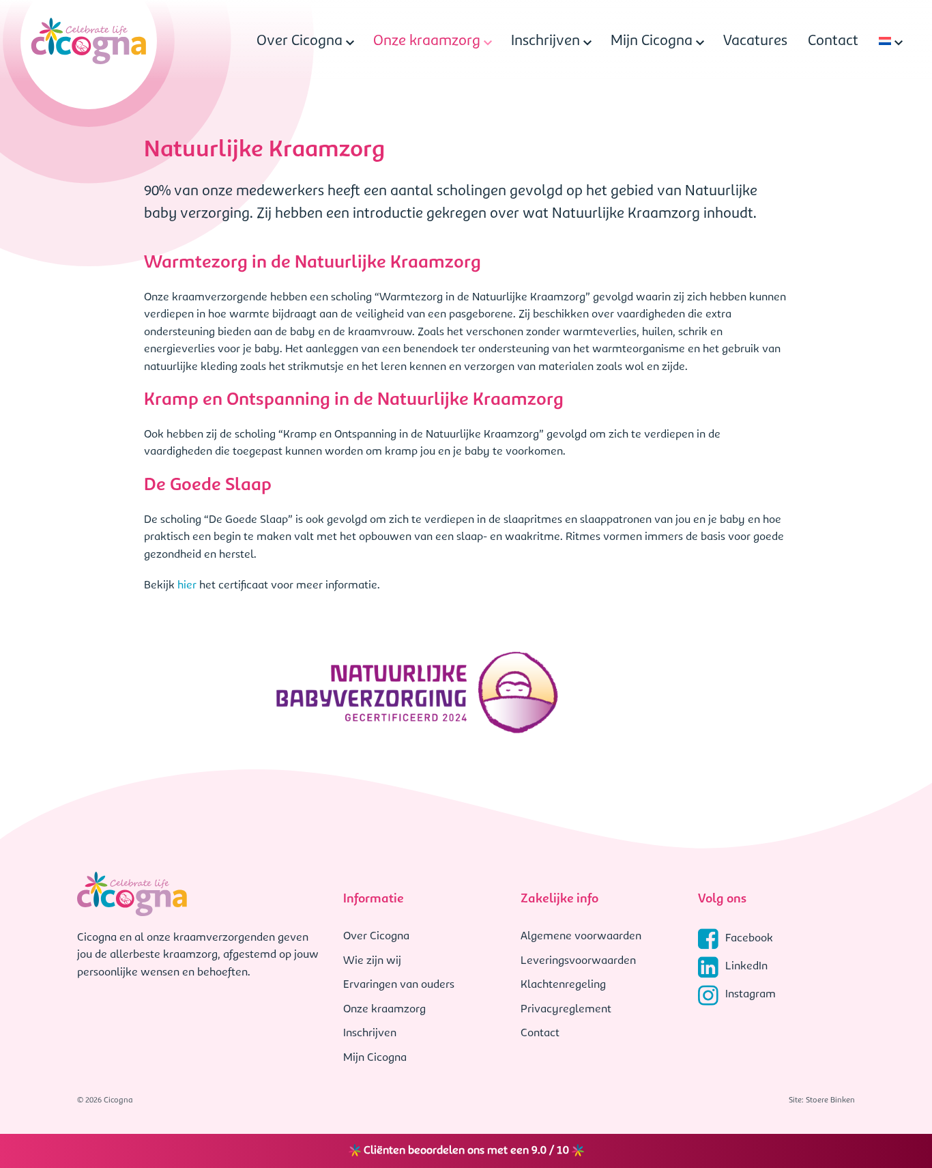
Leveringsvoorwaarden (578, 961)
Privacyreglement (566, 1009)
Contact (833, 41)
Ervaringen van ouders (398, 985)
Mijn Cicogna (652, 41)
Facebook (749, 938)
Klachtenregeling (563, 985)
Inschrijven (545, 41)
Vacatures (755, 41)
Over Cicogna (300, 41)
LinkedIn (746, 966)
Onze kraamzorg (426, 41)
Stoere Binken (830, 1100)
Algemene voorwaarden (581, 936)
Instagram (750, 994)
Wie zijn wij (372, 961)
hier (186, 585)
